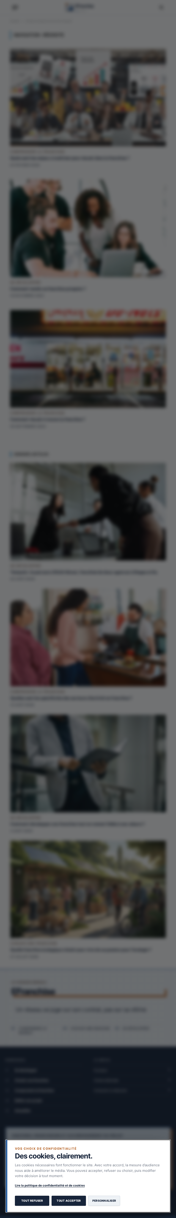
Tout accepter (69, 1200)
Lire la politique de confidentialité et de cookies (50, 1185)
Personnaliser (104, 1200)
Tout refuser (32, 1200)
